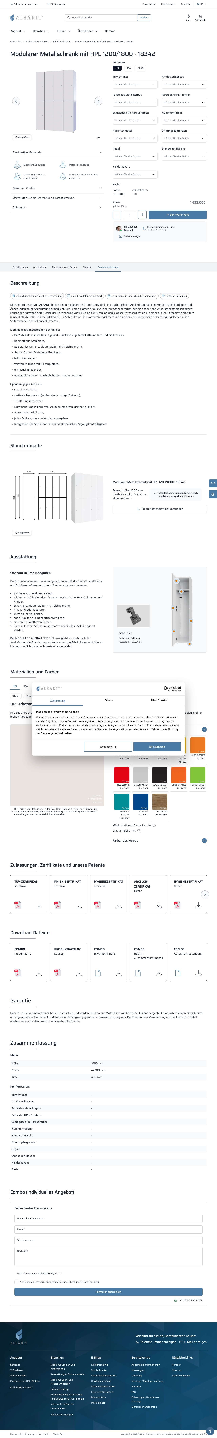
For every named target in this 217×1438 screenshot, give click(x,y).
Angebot (15, 31)
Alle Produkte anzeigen (21, 1387)
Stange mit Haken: (173, 148)
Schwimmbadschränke (103, 1386)
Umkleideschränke (101, 1381)
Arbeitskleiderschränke (103, 1375)
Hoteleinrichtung (60, 1389)
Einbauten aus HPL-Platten (25, 1381)
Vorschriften (44, 1434)
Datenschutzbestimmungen (23, 1434)
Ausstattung (40, 267)
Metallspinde (98, 1403)
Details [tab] (108, 699)
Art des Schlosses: (173, 77)
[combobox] (136, 84)
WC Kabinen (16, 1370)
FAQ (133, 1392)
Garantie (87, 267)
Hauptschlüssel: (123, 131)
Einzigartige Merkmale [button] (27, 152)
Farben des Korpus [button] (125, 840)
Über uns (177, 1370)
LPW (128, 68)
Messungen (137, 1370)
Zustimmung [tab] (57, 700)
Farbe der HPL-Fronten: (176, 95)
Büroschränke (98, 1397)
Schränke (15, 1365)
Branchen (39, 31)
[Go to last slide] (16, 101)
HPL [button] (15, 686)
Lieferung (136, 1375)
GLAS (140, 68)
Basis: (116, 184)
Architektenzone (181, 1375)
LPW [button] (25, 686)
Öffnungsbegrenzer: (174, 131)
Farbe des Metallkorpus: (127, 95)
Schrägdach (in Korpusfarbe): (131, 113)
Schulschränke (99, 1370)
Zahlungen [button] (20, 207)
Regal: (116, 148)
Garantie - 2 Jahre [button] (24, 188)
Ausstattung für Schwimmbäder (68, 1374)
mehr (96, 1282)
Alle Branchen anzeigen (62, 1414)
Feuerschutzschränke (102, 1392)
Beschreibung (20, 267)
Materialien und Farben (64, 267)
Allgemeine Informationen (145, 1365)
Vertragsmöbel (18, 1375)
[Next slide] (98, 101)
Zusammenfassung (108, 267)
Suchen (144, 17)
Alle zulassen (157, 746)
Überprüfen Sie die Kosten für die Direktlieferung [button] (43, 198)
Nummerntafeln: (172, 113)
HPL (117, 68)
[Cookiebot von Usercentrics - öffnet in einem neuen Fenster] (166, 688)
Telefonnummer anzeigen (26, 4)
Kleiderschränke (62, 41)
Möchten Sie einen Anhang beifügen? (37, 1273)
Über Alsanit (85, 31)
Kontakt (110, 31)
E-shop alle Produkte (37, 41)
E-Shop (61, 31)
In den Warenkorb (178, 215)
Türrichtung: (120, 77)
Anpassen (106, 746)
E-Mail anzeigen (57, 4)
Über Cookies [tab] (159, 699)
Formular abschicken (108, 1292)
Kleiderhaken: (121, 166)
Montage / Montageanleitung (147, 1381)
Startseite (15, 41)
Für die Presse (59, 1434)
